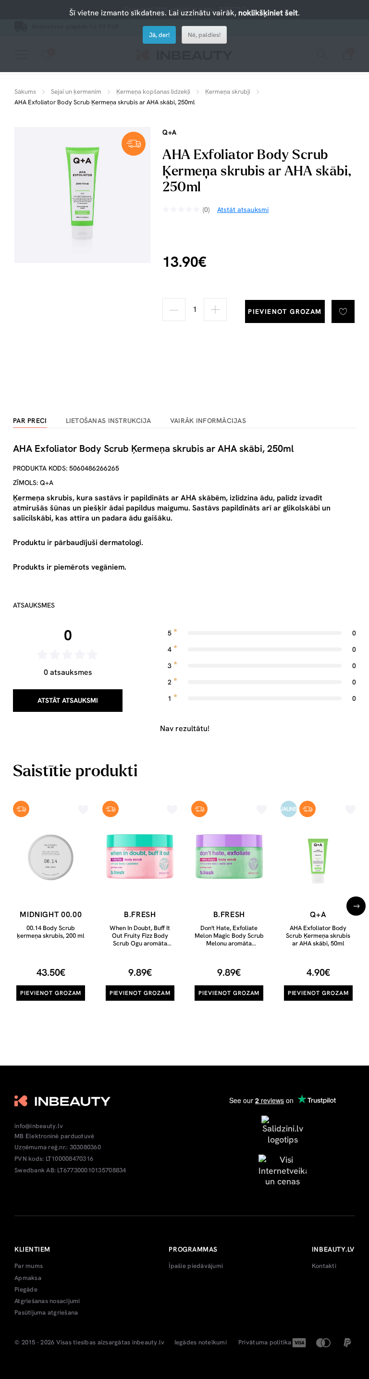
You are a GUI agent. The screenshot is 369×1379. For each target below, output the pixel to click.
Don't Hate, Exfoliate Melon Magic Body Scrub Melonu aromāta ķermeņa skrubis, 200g (229, 939)
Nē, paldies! (204, 35)
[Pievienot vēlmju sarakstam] (343, 311)
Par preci (30, 421)
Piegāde (25, 1289)
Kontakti (324, 1266)
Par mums (28, 1266)
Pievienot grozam (284, 311)
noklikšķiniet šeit (268, 13)
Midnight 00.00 (51, 914)
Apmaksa (27, 1278)
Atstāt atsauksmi (67, 700)
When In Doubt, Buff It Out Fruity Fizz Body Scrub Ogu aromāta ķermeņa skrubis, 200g (140, 939)
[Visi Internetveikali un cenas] (282, 1169)
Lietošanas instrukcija (108, 421)
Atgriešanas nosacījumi (47, 1301)
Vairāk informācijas (208, 421)
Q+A (169, 132)
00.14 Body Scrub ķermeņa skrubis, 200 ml (51, 932)
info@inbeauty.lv (38, 1126)
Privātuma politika (265, 1342)
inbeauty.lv (148, 1342)
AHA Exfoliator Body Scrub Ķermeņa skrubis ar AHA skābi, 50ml (318, 935)
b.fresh (140, 914)
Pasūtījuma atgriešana (46, 1313)
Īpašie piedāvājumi (196, 1266)
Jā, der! (159, 35)
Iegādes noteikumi (200, 1342)
